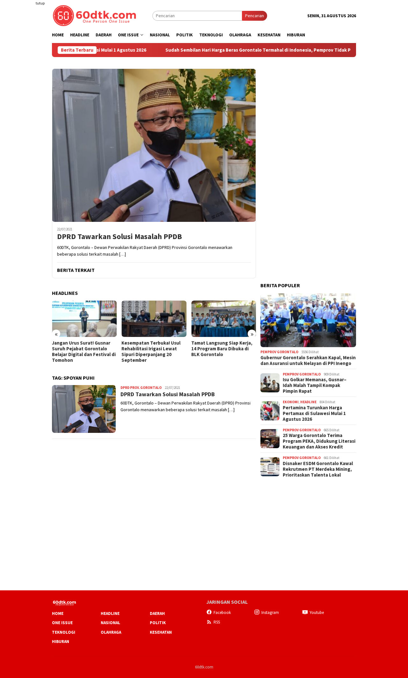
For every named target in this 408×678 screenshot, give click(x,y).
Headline (308, 402)
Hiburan (60, 641)
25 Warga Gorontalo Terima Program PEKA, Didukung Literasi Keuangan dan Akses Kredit (319, 441)
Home (57, 613)
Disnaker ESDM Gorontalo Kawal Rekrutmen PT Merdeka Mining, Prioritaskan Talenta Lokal (318, 469)
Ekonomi (291, 402)
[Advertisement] (27, 116)
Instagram (270, 612)
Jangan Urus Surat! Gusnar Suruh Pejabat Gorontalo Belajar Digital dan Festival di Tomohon (84, 351)
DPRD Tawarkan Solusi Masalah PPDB (119, 236)
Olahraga (111, 632)
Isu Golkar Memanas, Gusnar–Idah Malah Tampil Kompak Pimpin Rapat (314, 385)
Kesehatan (161, 632)
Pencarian (254, 15)
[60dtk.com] (94, 15)
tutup (40, 3)
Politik (158, 622)
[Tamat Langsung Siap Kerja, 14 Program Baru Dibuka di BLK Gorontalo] (223, 319)
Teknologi (63, 632)
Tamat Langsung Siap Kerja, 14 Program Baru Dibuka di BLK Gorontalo (221, 348)
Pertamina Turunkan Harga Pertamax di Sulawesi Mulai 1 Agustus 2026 (314, 413)
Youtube (317, 612)
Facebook (222, 612)
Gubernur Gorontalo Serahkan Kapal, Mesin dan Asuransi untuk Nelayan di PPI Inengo (308, 360)
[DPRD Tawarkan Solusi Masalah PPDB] (154, 145)
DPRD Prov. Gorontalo (141, 387)
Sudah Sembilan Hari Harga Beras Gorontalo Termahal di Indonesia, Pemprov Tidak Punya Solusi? (245, 50)
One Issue (62, 622)
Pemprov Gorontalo (279, 352)
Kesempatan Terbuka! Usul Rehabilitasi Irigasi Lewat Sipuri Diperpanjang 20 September (150, 351)
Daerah (157, 613)
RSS (217, 622)
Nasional (110, 622)
